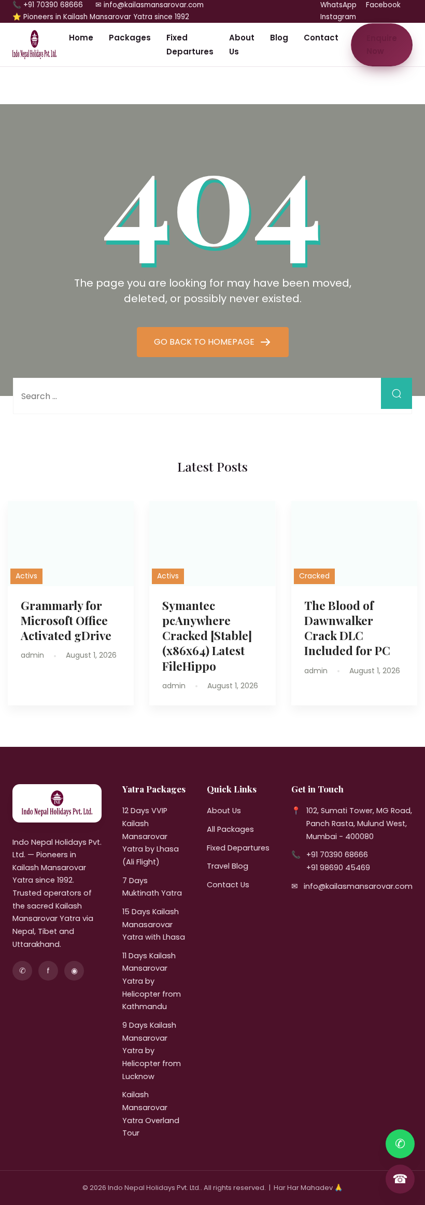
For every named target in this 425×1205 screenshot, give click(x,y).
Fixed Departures (190, 44)
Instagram (338, 17)
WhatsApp (338, 5)
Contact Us (228, 885)
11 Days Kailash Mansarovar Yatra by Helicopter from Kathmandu (151, 981)
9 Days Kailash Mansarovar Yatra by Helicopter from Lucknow (151, 1051)
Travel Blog (227, 866)
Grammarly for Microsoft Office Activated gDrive (66, 620)
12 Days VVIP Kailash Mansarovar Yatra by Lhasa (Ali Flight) (150, 836)
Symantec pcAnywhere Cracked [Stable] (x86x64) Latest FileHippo (207, 636)
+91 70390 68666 (337, 854)
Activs (26, 576)
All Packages (230, 829)
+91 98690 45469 (338, 867)
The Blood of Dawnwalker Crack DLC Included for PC (347, 628)
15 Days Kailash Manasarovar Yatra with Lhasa (153, 924)
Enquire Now (381, 45)
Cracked (314, 576)
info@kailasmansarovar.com (358, 886)
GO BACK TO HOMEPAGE (205, 342)
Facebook (383, 5)
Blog (279, 37)
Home (81, 37)
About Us (241, 44)
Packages (130, 37)
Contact (321, 37)
